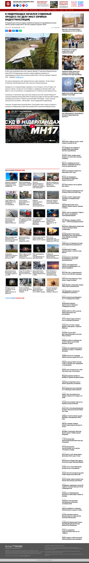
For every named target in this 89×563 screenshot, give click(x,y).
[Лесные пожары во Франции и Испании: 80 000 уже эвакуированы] (53, 176)
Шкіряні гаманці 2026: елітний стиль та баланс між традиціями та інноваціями (72, 363)
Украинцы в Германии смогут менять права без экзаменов (71, 382)
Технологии (42, 10)
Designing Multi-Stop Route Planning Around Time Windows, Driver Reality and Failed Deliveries (72, 236)
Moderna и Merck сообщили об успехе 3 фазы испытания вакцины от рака (71, 341)
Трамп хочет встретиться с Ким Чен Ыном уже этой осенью (72, 370)
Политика (18, 10)
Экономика (26, 10)
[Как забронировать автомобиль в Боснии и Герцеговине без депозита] (73, 105)
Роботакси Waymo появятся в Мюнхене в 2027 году (71, 171)
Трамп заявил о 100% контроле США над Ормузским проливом (72, 538)
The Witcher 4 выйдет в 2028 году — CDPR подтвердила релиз (72, 221)
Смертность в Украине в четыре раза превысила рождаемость (72, 244)
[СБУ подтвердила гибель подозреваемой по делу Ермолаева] (39, 248)
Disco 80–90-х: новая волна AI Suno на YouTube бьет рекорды (72, 273)
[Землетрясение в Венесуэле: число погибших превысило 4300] (25, 231)
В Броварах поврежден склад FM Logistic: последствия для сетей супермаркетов (72, 486)
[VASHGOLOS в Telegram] (20, 5)
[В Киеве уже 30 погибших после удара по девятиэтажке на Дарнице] (12, 282)
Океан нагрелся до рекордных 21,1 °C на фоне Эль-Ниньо (71, 298)
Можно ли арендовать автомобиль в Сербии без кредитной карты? (70, 178)
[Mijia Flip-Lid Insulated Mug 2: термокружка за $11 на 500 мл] (73, 21)
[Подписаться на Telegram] (81, 4)
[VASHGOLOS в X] (17, 5)
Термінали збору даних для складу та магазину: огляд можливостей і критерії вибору (72, 73)
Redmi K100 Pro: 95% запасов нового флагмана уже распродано (71, 312)
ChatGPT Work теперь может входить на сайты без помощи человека (71, 156)
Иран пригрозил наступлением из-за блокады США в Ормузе (72, 389)
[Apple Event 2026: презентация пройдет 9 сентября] (73, 84)
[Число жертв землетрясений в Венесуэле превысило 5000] (25, 194)
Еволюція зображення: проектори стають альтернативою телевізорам (73, 227)
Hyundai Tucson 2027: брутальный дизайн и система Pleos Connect (72, 334)
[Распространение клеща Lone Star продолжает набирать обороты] (53, 282)
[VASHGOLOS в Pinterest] (23, 5)
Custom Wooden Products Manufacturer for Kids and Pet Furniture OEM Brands (71, 516)
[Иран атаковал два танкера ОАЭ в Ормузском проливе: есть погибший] (12, 231)
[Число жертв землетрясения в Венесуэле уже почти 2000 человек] (39, 282)
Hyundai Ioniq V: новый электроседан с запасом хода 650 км (71, 250)
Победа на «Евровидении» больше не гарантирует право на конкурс (72, 494)
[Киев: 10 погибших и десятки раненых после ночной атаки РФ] (25, 265)
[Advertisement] (32, 156)
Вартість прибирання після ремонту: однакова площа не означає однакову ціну (71, 164)
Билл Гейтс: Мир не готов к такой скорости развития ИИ (72, 142)
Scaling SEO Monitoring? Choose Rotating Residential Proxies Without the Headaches (72, 523)
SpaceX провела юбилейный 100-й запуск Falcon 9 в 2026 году (72, 191)
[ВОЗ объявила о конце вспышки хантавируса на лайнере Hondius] (53, 265)
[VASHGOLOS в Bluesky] (26, 5)
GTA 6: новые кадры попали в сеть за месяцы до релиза (71, 319)
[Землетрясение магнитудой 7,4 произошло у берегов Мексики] (12, 213)
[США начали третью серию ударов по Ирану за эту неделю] (39, 231)
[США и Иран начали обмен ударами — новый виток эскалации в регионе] (25, 248)
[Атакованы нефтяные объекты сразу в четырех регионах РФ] (12, 248)
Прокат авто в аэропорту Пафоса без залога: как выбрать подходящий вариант (73, 213)
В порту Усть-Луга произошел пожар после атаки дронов (72, 467)
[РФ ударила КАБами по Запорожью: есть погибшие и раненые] (25, 213)
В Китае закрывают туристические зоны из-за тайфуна (70, 531)
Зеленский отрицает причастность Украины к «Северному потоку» (70, 304)
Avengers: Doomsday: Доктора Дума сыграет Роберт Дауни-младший (71, 432)
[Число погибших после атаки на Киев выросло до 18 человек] (25, 282)
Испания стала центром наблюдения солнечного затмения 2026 (70, 502)
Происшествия (33, 10)
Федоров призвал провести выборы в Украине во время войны (73, 376)
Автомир (48, 10)
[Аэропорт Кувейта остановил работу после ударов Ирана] (53, 194)
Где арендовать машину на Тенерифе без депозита (71, 292)
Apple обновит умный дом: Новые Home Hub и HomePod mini (72, 285)
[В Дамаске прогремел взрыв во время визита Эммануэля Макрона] (53, 248)
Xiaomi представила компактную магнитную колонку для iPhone (72, 480)
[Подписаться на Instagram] (74, 4)
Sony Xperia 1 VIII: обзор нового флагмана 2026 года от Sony (72, 455)
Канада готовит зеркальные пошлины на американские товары (71, 198)
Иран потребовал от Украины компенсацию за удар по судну (72, 509)
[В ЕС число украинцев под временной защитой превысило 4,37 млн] (53, 231)
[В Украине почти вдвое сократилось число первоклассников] (73, 41)
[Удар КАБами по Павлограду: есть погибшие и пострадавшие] (12, 194)
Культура (54, 10)
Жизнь (62, 10)
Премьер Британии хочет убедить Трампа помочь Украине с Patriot (72, 206)
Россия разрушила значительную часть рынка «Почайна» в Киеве (71, 448)
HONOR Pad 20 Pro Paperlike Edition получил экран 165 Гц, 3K (72, 356)
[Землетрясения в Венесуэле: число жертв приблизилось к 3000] (39, 265)
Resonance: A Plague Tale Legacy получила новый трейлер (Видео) (72, 461)
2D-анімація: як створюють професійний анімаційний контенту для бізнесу (71, 149)
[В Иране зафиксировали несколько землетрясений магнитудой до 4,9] (39, 194)
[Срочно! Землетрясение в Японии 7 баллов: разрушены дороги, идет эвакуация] (39, 176)
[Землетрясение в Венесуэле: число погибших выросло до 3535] (12, 265)
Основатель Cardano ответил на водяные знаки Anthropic (72, 403)
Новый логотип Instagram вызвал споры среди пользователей (73, 473)
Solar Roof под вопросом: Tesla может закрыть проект (72, 279)
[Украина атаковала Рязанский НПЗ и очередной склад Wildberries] (12, 176)
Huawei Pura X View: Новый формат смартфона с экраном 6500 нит (71, 326)
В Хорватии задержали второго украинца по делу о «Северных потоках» (72, 349)
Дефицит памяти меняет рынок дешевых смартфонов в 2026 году (72, 417)
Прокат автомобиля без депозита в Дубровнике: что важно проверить (71, 266)
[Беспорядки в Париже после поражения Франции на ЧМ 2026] (53, 213)
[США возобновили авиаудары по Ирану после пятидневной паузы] (25, 176)
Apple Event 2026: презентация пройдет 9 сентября (72, 94)
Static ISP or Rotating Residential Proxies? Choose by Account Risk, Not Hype (72, 409)
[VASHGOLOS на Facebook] (14, 5)
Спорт (66, 10)
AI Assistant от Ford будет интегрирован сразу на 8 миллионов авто (70, 258)
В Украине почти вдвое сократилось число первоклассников (69, 51)
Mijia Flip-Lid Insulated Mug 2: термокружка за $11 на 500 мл (72, 30)
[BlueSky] (6, 31)
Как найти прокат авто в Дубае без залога (72, 185)
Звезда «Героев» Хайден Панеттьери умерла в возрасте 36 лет (72, 425)
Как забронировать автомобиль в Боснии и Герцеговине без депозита (72, 115)
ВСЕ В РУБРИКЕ (15, 298)
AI (58, 10)
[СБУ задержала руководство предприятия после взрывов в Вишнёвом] (39, 213)
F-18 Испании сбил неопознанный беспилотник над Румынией (72, 440)
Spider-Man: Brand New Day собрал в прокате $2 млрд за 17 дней (72, 395)
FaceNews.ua (19, 77)
